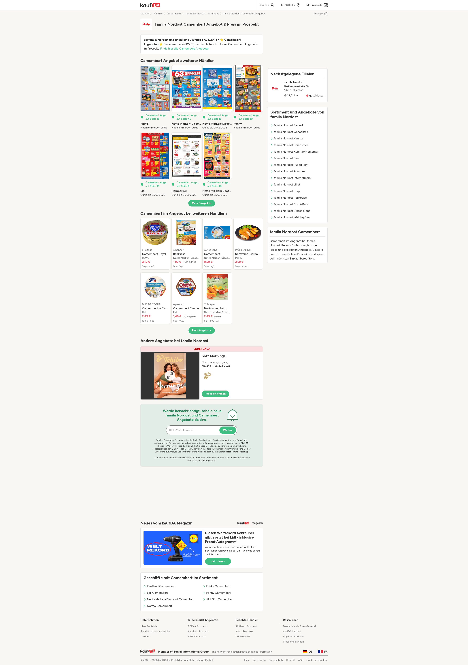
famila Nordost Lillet (287, 184)
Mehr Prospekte (202, 203)
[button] (201, 373)
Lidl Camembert (157, 592)
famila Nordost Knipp (287, 191)
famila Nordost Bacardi (288, 125)
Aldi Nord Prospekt (246, 626)
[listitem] (155, 97)
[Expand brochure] (170, 375)
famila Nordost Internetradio (292, 178)
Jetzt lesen (218, 561)
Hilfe (247, 660)
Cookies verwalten (317, 660)
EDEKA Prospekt (197, 626)
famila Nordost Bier (286, 158)
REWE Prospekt (197, 636)
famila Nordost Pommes (289, 171)
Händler (158, 13)
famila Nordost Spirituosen (291, 145)
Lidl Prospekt (242, 636)
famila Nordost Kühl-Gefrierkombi (296, 151)
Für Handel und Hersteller (155, 631)
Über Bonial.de (148, 626)
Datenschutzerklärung (236, 451)
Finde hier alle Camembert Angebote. (184, 48)
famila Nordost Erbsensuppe (292, 211)
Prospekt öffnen (215, 393)
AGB (300, 660)
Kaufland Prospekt (198, 631)
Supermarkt (174, 13)
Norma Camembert (159, 606)
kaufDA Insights (292, 631)
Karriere (145, 636)
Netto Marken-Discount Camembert (171, 599)
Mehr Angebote (201, 330)
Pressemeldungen (293, 641)
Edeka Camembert (218, 586)
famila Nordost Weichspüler (292, 217)
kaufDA (144, 13)
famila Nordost (194, 13)
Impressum (259, 660)
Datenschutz (276, 660)
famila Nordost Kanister (289, 138)
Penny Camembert (218, 592)
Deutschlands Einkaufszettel (299, 626)
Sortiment (213, 13)
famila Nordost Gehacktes (291, 132)
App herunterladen (293, 636)
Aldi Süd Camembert (220, 599)
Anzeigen (318, 13)
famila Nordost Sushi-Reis (291, 204)
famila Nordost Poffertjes (290, 197)
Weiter (227, 430)
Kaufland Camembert (161, 586)
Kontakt (290, 660)
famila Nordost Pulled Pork (291, 164)
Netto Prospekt (244, 631)
